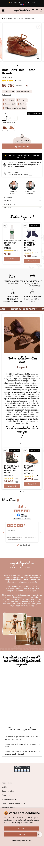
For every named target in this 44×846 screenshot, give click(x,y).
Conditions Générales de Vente (13, 803)
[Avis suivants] (40, 532)
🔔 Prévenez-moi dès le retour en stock (22, 156)
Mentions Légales (8, 807)
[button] (39, 468)
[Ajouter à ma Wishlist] (38, 27)
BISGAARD (7, 77)
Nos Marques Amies (9, 799)
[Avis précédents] (3, 532)
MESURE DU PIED (9, 204)
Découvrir (11, 259)
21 (15, 118)
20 (10, 118)
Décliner (21, 834)
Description (8, 197)
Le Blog (4, 787)
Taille (22, 113)
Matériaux (7, 201)
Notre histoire (7, 783)
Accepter (21, 828)
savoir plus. (28, 822)
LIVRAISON (7, 208)
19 (4, 118)
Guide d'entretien (8, 795)
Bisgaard (9, 18)
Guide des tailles (8, 791)
